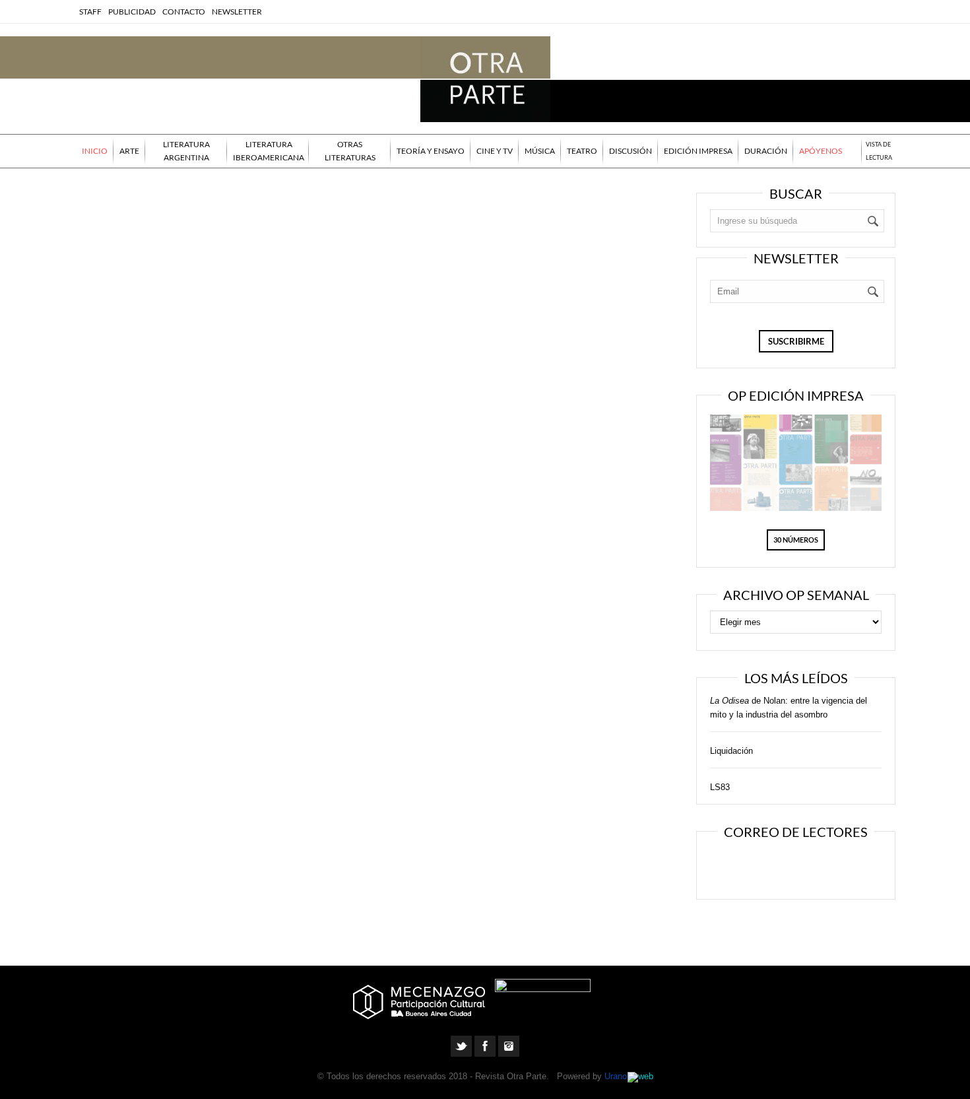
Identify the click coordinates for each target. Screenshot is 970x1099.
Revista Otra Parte (510, 1076)
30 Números (795, 539)
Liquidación (731, 751)
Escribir (833, 867)
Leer (753, 867)
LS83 (720, 787)
